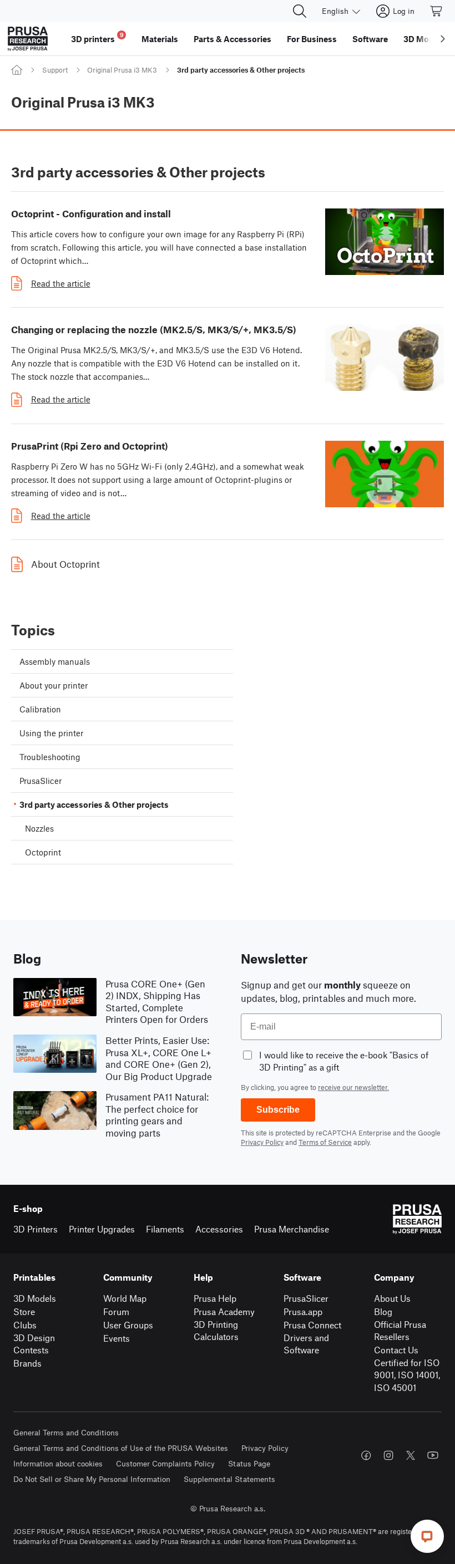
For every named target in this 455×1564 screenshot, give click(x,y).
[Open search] (300, 11)
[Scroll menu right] (443, 38)
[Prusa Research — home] (27, 39)
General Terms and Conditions (66, 1432)
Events (116, 1338)
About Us (392, 1298)
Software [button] (370, 39)
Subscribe (278, 1109)
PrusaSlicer (306, 1298)
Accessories (219, 1229)
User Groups (128, 1325)
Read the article (60, 283)
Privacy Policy (262, 1142)
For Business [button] (312, 39)
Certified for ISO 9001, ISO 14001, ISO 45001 (407, 1375)
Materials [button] (159, 39)
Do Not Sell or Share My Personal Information (91, 1479)
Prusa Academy (224, 1311)
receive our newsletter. (353, 1087)
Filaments (165, 1229)
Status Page (249, 1463)
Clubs (25, 1325)
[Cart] (437, 11)
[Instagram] (388, 1455)
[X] (410, 1455)
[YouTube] (433, 1455)
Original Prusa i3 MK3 (122, 69)
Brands (27, 1363)
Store (24, 1311)
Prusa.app (303, 1311)
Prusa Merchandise (291, 1229)
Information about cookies (58, 1463)
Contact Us (396, 1349)
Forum (116, 1311)
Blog (383, 1311)
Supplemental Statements (229, 1479)
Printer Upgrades (102, 1229)
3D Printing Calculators (216, 1330)
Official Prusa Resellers (400, 1330)
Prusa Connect (312, 1325)
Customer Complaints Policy (165, 1463)
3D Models (34, 1298)
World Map (124, 1298)
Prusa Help (215, 1298)
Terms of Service (325, 1142)
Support (55, 69)
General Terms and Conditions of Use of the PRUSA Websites (120, 1448)
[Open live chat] (427, 1536)
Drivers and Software (306, 1344)
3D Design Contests (34, 1344)
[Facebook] (366, 1455)
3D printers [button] (97, 37)
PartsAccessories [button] (232, 39)
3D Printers (35, 1229)
